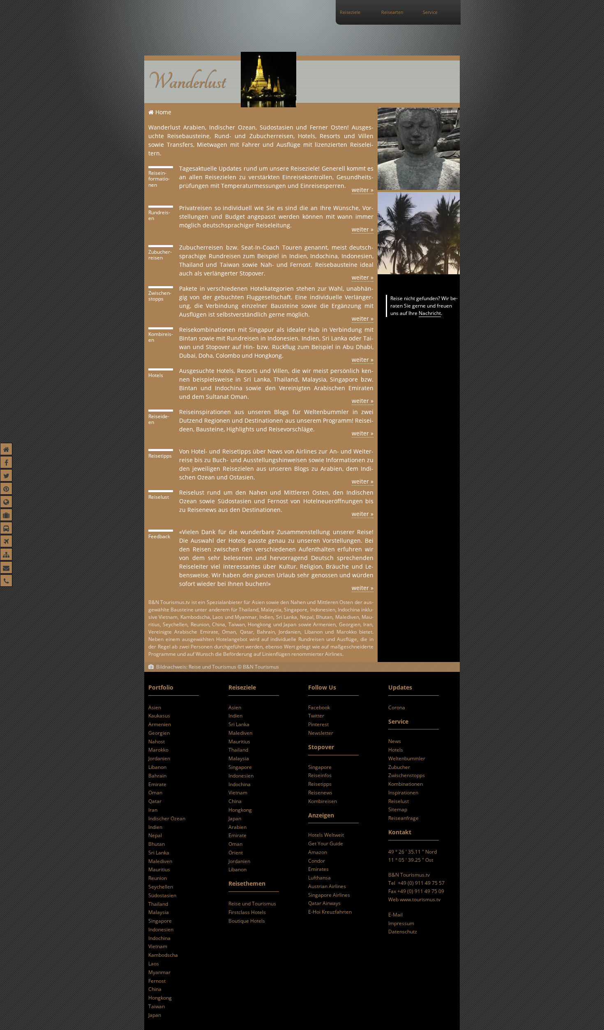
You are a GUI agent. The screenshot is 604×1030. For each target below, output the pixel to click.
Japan (154, 1014)
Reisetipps (320, 783)
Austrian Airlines (327, 886)
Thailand (158, 903)
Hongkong (160, 997)
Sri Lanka (158, 852)
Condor (316, 860)
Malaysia (158, 912)
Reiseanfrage (403, 818)
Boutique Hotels (246, 920)
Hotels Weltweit (326, 834)
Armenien (159, 724)
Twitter (316, 715)
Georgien (159, 732)
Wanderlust (186, 82)
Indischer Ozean (166, 818)
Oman (155, 792)
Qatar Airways (324, 903)
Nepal (155, 835)
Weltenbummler (406, 758)
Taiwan (156, 1006)
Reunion (157, 878)
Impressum (401, 923)
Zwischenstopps (406, 775)
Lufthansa (319, 877)
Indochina (159, 938)
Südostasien (162, 895)
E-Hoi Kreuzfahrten (330, 911)
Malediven (160, 861)
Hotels (395, 749)
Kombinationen (405, 783)
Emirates (318, 869)
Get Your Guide (325, 843)
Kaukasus (159, 715)
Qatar (154, 801)
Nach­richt (430, 313)
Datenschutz (402, 931)
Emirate (157, 784)
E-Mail (395, 914)
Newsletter (320, 732)
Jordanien (159, 758)
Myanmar (159, 972)
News (394, 741)
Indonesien (160, 929)
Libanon (157, 767)
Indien (155, 827)
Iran (152, 809)
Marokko (158, 749)
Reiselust (398, 801)
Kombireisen (322, 801)
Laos (153, 963)
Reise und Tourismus (252, 903)
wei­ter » (362, 190)
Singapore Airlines (329, 894)
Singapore (160, 920)
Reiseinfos (320, 775)
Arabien (237, 827)
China (154, 989)
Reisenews (320, 792)
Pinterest (318, 724)
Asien (154, 707)
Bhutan (156, 843)
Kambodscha (163, 954)
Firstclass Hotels (247, 912)
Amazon (317, 852)
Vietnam (157, 946)
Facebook (319, 707)
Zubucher (399, 767)
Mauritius (159, 869)
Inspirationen (403, 792)
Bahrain (157, 775)
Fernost (157, 980)
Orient (235, 852)
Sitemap (397, 809)
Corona (396, 707)
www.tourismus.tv (420, 899)
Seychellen (160, 886)
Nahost (156, 741)
